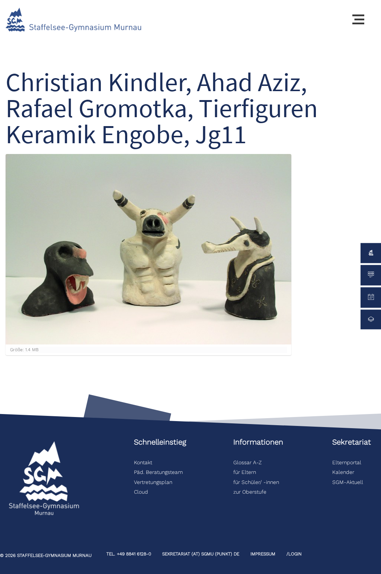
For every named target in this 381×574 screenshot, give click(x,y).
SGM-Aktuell (347, 482)
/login (294, 554)
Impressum (262, 554)
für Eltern (244, 472)
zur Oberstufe (249, 492)
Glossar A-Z (247, 462)
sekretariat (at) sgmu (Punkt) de (200, 554)
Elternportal (346, 462)
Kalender (343, 472)
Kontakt (143, 462)
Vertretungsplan (153, 482)
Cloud (141, 492)
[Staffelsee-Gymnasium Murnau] (74, 19)
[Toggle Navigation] (358, 19)
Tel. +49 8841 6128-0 (128, 554)
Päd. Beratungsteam (159, 472)
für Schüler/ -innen (256, 482)
